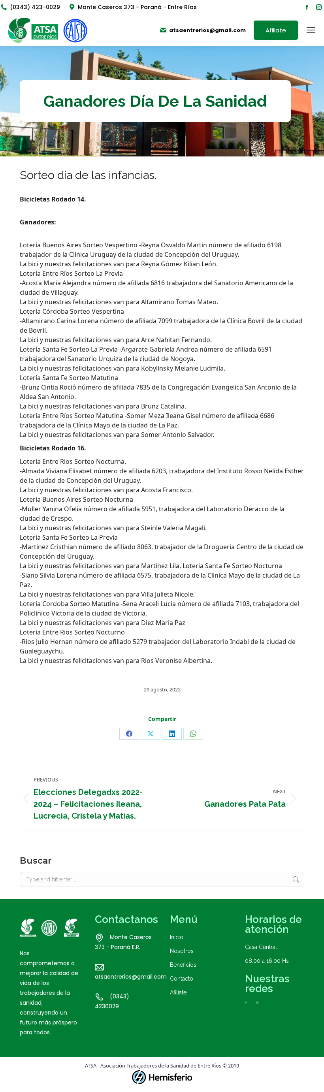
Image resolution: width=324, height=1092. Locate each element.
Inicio (176, 937)
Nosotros (182, 951)
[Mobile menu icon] (311, 30)
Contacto (181, 978)
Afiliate (178, 992)
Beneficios (183, 965)
